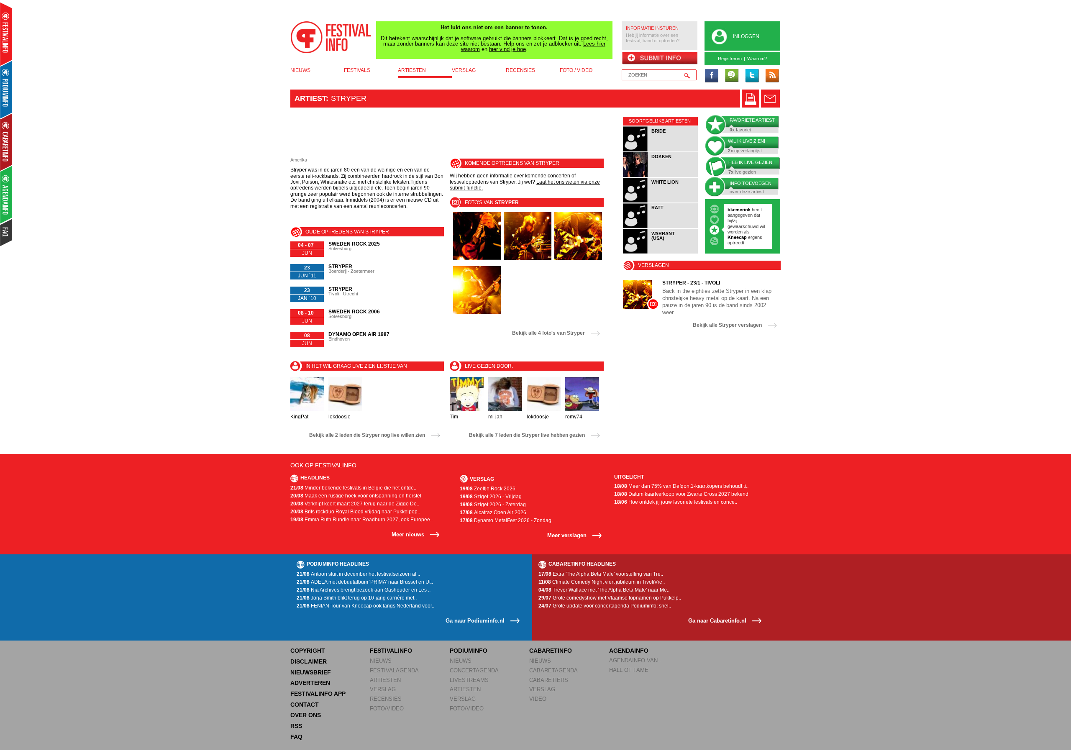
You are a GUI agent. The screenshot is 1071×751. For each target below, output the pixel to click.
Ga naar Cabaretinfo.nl (717, 621)
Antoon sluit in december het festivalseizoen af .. (358, 574)
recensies (520, 70)
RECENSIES (386, 699)
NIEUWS (381, 661)
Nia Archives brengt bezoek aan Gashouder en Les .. (363, 589)
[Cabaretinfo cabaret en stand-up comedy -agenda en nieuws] (6, 142)
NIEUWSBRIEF (310, 672)
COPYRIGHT (307, 650)
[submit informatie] (659, 58)
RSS (296, 726)
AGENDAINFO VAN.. (635, 660)
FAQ (296, 736)
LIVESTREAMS (469, 680)
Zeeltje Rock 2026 (487, 488)
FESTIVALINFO (391, 650)
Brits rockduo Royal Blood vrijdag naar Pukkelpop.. (355, 511)
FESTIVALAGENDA (394, 670)
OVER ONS (305, 715)
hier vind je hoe (507, 49)
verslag (464, 70)
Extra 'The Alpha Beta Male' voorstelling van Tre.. (600, 574)
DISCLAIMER (308, 661)
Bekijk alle (548, 333)
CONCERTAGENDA (474, 670)
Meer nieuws (408, 534)
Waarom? (757, 58)
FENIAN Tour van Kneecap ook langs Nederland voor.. (365, 605)
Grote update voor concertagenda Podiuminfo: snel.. (604, 605)
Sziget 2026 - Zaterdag (493, 504)
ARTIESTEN (385, 680)
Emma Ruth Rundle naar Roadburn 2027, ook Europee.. (361, 519)
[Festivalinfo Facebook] (712, 76)
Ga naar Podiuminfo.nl (475, 621)
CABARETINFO (550, 650)
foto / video (576, 70)
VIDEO (537, 699)
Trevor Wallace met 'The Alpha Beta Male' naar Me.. (603, 589)
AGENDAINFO (628, 650)
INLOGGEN (746, 36)
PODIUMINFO (468, 650)
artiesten (412, 70)
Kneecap (738, 237)
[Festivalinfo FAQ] (6, 232)
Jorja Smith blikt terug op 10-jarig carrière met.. (357, 597)
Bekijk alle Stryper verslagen (727, 325)
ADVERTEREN (310, 682)
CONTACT (304, 704)
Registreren (730, 58)
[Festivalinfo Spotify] (732, 76)
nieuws (300, 70)
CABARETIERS (548, 680)
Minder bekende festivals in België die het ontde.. (353, 487)
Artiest (310, 98)
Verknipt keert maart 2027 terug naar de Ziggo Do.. (354, 503)
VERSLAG (383, 689)
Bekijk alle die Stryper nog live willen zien (367, 435)
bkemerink (739, 209)
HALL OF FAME (628, 670)
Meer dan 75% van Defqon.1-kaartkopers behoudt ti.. (681, 486)
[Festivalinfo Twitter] (752, 76)
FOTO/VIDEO (387, 708)
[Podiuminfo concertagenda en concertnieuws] (6, 89)
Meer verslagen (567, 535)
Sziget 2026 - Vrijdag (491, 496)
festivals (357, 70)
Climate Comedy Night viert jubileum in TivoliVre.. (601, 581)
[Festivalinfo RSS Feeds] (772, 76)
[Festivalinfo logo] (331, 37)
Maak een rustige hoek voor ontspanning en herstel (355, 495)
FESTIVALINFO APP (318, 693)
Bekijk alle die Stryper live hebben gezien (527, 435)
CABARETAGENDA (553, 670)
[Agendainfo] (6, 194)
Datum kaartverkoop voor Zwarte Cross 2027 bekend (681, 494)
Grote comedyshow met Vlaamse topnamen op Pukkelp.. (609, 597)
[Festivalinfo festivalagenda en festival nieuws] (6, 34)
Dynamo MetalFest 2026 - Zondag (505, 520)
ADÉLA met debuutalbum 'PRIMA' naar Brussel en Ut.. (365, 581)
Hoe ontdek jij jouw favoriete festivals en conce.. (675, 502)
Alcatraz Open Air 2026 (493, 512)
